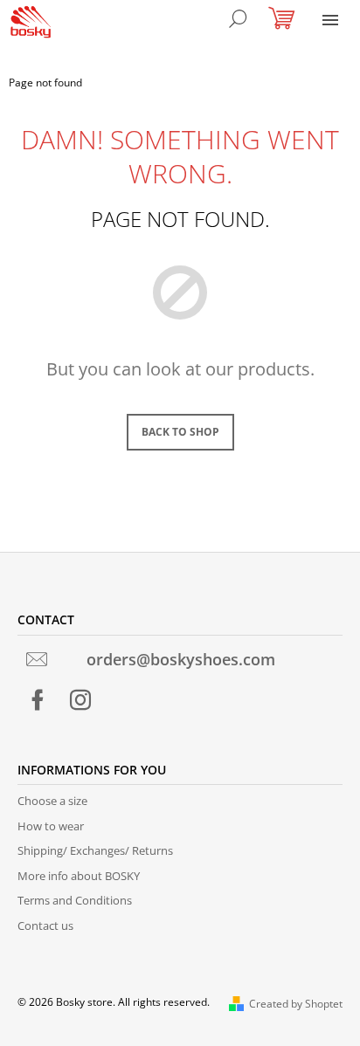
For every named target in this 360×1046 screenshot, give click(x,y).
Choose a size (52, 801)
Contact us (45, 925)
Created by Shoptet (296, 1003)
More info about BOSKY (78, 876)
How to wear (50, 826)
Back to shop (180, 431)
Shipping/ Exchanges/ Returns (95, 850)
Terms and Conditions (74, 900)
